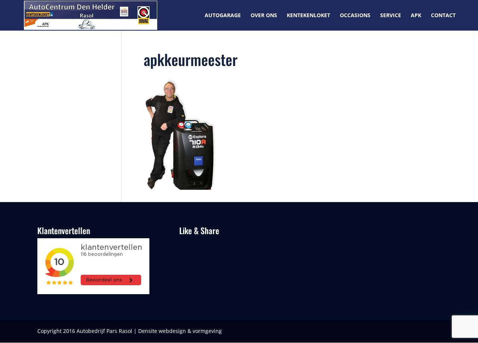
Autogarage (223, 16)
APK (416, 16)
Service (390, 16)
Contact (443, 16)
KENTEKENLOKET (308, 16)
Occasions (355, 16)
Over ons (264, 16)
